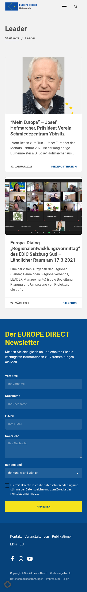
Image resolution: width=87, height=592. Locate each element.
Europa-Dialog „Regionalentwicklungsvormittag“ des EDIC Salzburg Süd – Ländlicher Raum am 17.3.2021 (45, 251)
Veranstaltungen (36, 536)
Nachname (12, 395)
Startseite (12, 38)
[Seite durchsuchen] (75, 6)
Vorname (11, 375)
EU (22, 544)
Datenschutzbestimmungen (26, 578)
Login (66, 578)
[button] (7, 584)
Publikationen (62, 536)
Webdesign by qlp (60, 573)
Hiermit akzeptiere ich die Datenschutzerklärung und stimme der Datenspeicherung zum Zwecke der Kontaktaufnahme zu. (44, 489)
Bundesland (13, 464)
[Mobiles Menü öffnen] (64, 6)
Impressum (53, 578)
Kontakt (16, 536)
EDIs (13, 544)
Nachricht (12, 436)
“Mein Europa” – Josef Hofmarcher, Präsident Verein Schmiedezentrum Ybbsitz (40, 128)
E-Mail (9, 416)
